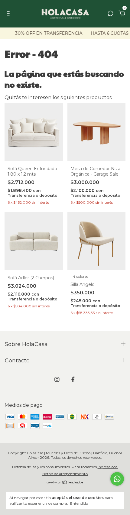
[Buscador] (110, 14)
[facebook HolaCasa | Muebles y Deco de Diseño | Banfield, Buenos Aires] (73, 379)
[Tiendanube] (65, 483)
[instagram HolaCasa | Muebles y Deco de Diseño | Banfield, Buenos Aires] (57, 379)
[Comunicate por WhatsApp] (117, 479)
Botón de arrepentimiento (65, 473)
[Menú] (9, 14)
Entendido (79, 503)
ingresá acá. (108, 467)
